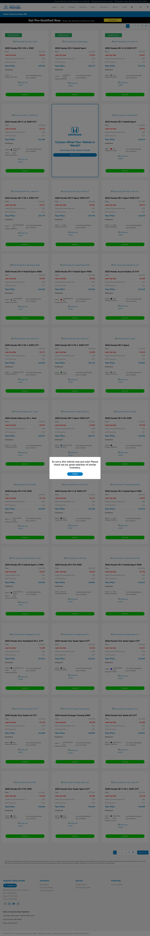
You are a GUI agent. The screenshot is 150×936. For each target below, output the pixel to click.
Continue (75, 474)
